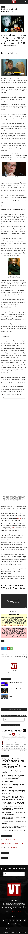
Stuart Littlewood (17, 843)
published (12, 527)
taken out (19, 518)
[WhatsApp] (11, 648)
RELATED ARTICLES (6, 679)
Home (2, 4)
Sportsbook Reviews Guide (15, 932)
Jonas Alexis (8, 839)
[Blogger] (3, 920)
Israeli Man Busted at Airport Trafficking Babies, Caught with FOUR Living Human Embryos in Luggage (12, 808)
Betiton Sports (23, 932)
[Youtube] (19, 924)
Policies (12, 928)
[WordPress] (15, 924)
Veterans (6, 4)
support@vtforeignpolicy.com (16, 911)
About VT (4, 625)
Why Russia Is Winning (8, 781)
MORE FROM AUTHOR (16, 679)
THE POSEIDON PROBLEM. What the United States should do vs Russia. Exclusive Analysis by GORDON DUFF (14, 792)
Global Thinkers (5, 853)
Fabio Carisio (13, 842)
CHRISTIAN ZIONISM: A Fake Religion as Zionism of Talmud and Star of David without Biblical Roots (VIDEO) (14, 766)
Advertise (16, 930)
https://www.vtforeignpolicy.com (14, 672)
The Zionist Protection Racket (16, 688)
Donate (16, 928)
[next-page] (4, 701)
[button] (2, 2)
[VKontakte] (12, 924)
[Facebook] (2, 648)
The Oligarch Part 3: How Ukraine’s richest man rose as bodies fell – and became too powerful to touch (13, 786)
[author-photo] (14, 669)
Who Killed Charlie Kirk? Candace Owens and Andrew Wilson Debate (13, 813)
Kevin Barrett (14, 839)
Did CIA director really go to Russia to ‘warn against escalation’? (13, 818)
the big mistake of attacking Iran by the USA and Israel (13, 771)
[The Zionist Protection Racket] (4, 690)
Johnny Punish (14, 847)
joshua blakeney (8, 640)
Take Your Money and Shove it (20, 657)
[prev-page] (2, 701)
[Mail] (10, 920)
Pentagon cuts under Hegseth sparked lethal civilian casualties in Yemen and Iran (14, 827)
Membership (21, 928)
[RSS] (20, 920)
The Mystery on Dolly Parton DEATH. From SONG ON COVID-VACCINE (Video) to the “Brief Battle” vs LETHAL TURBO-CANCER (13, 760)
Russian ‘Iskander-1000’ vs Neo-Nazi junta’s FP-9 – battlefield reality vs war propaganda (13, 803)
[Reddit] (13, 920)
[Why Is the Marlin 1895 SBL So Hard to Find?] (4, 696)
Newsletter (8, 930)
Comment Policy (22, 625)
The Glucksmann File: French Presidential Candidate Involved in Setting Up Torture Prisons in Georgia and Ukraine (13, 777)
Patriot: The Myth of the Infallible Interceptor (14, 830)
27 (26, 13)
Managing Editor (5, 13)
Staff (9, 928)
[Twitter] (5, 648)
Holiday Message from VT (7, 656)
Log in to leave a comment (14, 709)
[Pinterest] (8, 648)
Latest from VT (5, 756)
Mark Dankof (9, 843)
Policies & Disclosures (12, 625)
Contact (20, 930)
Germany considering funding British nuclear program (14, 822)
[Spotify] (24, 920)
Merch (12, 930)
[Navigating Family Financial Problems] (4, 684)
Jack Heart (19, 842)
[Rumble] (17, 920)
